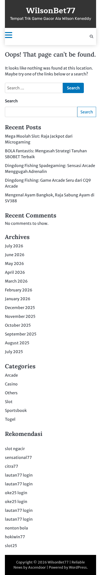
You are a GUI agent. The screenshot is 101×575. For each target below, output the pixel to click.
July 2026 (14, 245)
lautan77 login (19, 475)
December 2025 (20, 307)
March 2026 (16, 281)
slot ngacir (15, 448)
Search (11, 100)
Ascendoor (37, 567)
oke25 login (16, 492)
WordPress (78, 567)
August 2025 (17, 342)
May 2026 (14, 263)
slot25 (11, 545)
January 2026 (17, 298)
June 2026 (15, 254)
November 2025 (20, 316)
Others (11, 392)
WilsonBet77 (50, 10)
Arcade (11, 375)
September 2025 (21, 334)
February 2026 (18, 290)
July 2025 (14, 351)
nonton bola (16, 528)
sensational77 (18, 457)
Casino (11, 384)
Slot (9, 401)
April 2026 (15, 272)
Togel (10, 419)
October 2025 (18, 325)
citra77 (11, 466)
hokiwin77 (15, 536)
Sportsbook (16, 410)
